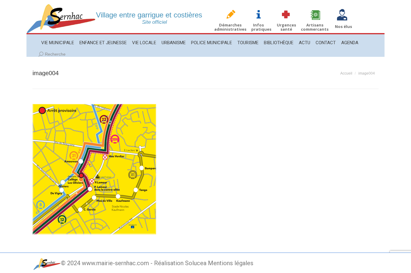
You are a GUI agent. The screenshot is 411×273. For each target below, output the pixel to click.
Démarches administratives (230, 27)
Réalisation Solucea (180, 263)
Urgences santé (286, 27)
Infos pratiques (261, 27)
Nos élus (343, 26)
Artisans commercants (315, 27)
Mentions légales (230, 263)
